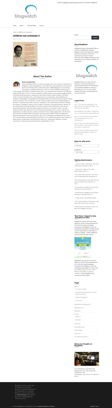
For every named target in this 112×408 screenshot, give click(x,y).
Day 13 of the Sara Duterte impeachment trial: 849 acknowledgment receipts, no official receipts (86, 132)
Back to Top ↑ (95, 406)
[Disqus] (42, 147)
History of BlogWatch (81, 297)
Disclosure (77, 323)
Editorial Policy (31, 25)
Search (76, 35)
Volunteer (78, 320)
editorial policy (87, 89)
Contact (41, 25)
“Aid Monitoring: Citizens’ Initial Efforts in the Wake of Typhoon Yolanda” (84, 271)
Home (14, 25)
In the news (78, 300)
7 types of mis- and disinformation (85, 198)
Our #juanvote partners (81, 336)
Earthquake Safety (79, 327)
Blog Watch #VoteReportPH (82, 304)
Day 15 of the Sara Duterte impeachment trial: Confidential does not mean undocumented (86, 118)
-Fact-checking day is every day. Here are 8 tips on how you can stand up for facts (86, 181)
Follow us (78, 316)
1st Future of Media (80, 289)
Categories (77, 149)
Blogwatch (77, 311)
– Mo (76, 164)
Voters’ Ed (77, 333)
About (21, 25)
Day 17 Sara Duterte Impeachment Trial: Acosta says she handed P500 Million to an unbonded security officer (86, 106)
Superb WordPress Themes (47, 406)
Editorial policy (78, 330)
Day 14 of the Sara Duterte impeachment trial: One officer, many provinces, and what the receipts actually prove (86, 125)
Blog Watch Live (78, 307)
